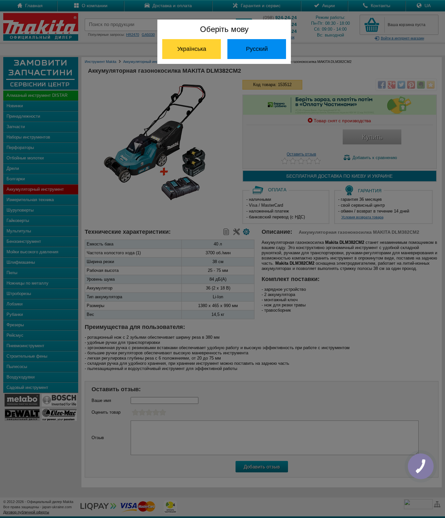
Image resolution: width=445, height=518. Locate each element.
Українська (191, 49)
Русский (257, 49)
